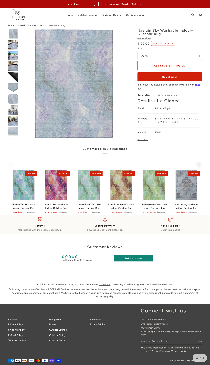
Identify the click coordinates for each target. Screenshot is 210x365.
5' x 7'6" (144, 56)
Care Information (167, 95)
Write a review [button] (133, 258)
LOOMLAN (104, 284)
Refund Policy (15, 335)
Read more (142, 139)
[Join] (197, 341)
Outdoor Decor (57, 340)
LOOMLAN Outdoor (183, 360)
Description (144, 95)
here (176, 229)
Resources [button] (96, 319)
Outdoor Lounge (58, 329)
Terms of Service (170, 351)
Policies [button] (12, 319)
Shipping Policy (16, 329)
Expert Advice (97, 324)
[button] (69, 15)
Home (11, 25)
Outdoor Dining (57, 335)
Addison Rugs (144, 38)
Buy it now (169, 76)
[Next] (199, 165)
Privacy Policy (148, 351)
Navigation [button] (55, 319)
